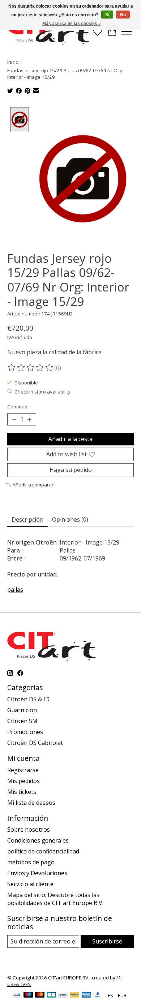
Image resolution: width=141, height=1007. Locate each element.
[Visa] (16, 995)
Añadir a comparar (33, 484)
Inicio (12, 62)
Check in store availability (42, 391)
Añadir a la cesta (70, 439)
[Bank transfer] (63, 995)
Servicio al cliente (30, 884)
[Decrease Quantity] (14, 419)
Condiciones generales (38, 840)
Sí (107, 14)
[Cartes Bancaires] (51, 995)
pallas (15, 590)
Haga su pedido (71, 470)
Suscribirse (107, 941)
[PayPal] (74, 995)
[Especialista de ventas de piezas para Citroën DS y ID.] (48, 31)
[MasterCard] (39, 995)
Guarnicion (22, 710)
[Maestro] (28, 995)
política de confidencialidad (43, 851)
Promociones (25, 732)
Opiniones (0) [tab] (70, 519)
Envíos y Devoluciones (37, 873)
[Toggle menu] (126, 31)
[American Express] (86, 995)
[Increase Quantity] (29, 419)
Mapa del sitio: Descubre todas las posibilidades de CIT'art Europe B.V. (55, 899)
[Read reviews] (30, 367)
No (123, 14)
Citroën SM (22, 721)
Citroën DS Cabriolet (35, 743)
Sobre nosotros (28, 829)
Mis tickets (21, 792)
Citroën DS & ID (28, 699)
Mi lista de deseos (31, 803)
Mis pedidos (23, 781)
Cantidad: (18, 406)
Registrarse (23, 770)
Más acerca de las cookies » (71, 23)
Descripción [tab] (27, 519)
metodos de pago (31, 862)
